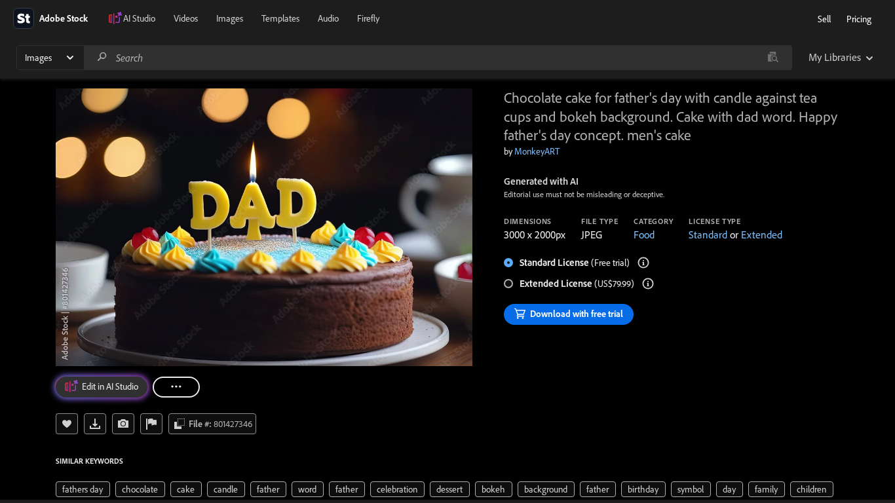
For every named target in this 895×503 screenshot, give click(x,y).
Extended (761, 234)
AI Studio (139, 18)
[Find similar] (773, 57)
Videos (186, 18)
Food (644, 234)
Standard (708, 234)
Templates (280, 18)
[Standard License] (643, 262)
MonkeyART (537, 151)
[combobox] (438, 57)
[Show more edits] (176, 387)
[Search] (102, 57)
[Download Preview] (95, 423)
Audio (328, 18)
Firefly (368, 18)
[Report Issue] (151, 423)
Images (229, 18)
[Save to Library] (67, 423)
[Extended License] (648, 283)
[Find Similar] (123, 423)
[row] (83, 489)
